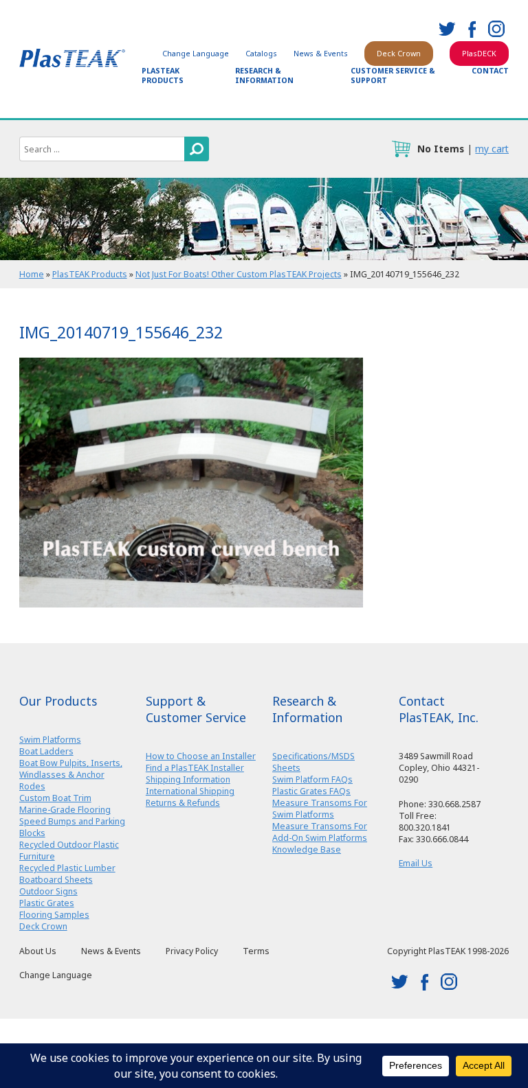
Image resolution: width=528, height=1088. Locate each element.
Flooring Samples (54, 915)
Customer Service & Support (393, 75)
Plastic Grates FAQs (311, 791)
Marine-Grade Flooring (65, 809)
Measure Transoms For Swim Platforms (319, 808)
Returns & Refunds (183, 803)
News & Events (321, 53)
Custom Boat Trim (55, 798)
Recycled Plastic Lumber (67, 868)
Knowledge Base (306, 849)
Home (31, 274)
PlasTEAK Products (163, 75)
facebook (471, 28)
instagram (496, 28)
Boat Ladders (46, 751)
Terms (256, 951)
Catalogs (261, 53)
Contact (490, 71)
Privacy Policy (192, 951)
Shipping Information (188, 779)
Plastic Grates (46, 903)
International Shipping (190, 791)
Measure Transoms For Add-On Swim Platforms (319, 832)
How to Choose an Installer (201, 756)
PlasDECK (479, 53)
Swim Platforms (50, 739)
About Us (37, 951)
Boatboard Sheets (56, 880)
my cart (492, 148)
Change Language (195, 53)
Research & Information (264, 75)
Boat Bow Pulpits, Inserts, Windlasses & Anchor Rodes (70, 774)
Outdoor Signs (48, 891)
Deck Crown (399, 53)
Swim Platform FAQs (312, 779)
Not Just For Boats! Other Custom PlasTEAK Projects (238, 274)
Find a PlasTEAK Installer (195, 768)
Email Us (415, 863)
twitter (446, 28)
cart (400, 149)
